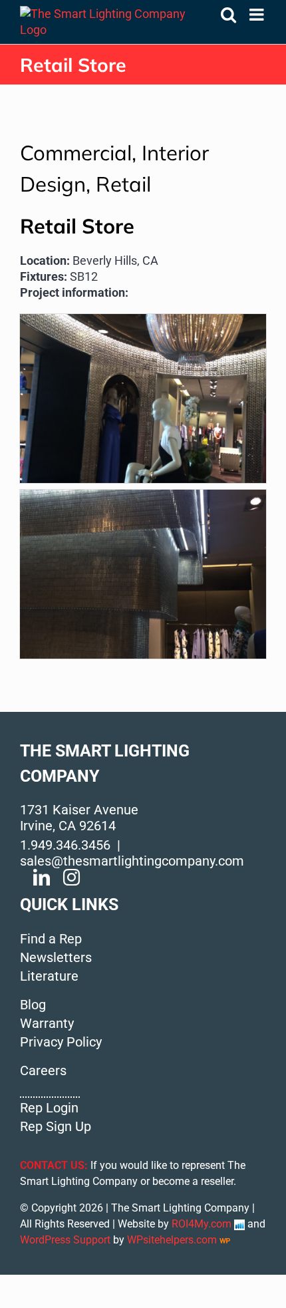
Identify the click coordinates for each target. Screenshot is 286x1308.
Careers (43, 1070)
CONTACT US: (54, 1165)
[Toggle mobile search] (228, 14)
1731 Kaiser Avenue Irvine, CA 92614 (79, 818)
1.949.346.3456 (65, 845)
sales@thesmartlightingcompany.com (132, 861)
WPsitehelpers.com (173, 1239)
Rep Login (49, 1108)
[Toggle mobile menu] (257, 14)
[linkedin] (41, 877)
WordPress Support (65, 1239)
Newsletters (56, 957)
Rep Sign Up (55, 1126)
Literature (49, 976)
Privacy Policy (61, 1042)
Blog (33, 1005)
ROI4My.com (201, 1224)
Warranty (47, 1023)
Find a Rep (51, 939)
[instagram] (71, 877)
